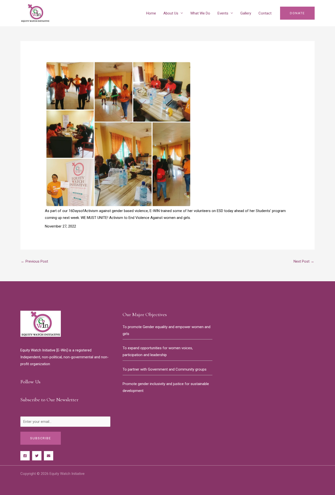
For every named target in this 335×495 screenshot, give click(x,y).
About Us (170, 13)
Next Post (304, 261)
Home (151, 13)
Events (223, 13)
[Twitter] (36, 455)
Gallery (245, 13)
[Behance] (48, 455)
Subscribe (40, 438)
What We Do (200, 13)
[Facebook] (25, 455)
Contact (264, 13)
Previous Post (34, 261)
